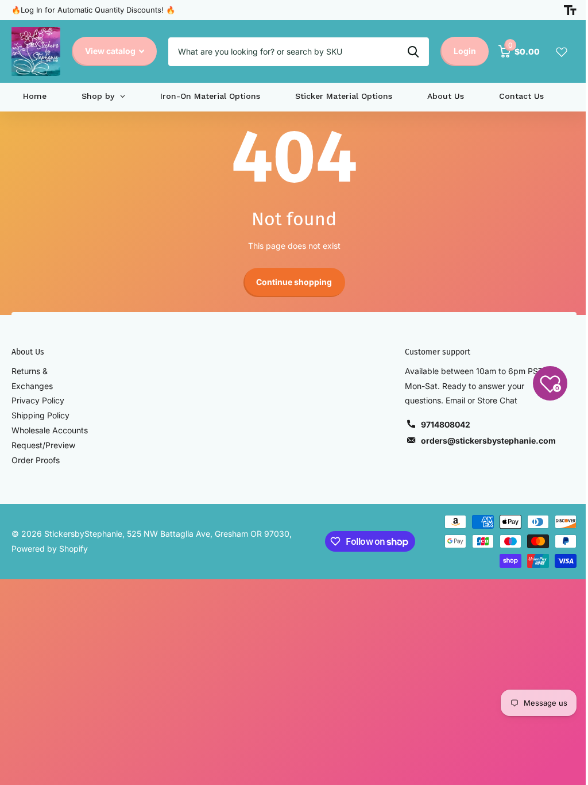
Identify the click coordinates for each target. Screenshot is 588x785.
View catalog (111, 51)
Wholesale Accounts (49, 430)
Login (465, 51)
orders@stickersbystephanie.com (488, 440)
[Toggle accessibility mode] (570, 10)
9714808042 (445, 424)
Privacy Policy (37, 400)
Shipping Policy (40, 415)
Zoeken (413, 51)
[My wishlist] (561, 51)
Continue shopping (294, 282)
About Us (27, 352)
